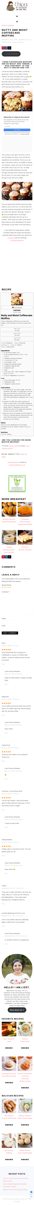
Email (3, 625)
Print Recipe (18, 307)
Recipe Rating (6, 585)
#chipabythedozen (17, 240)
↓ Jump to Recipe (11, 54)
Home (4, 25)
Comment (6, 592)
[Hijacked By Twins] (17, 493)
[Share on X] (9, 48)
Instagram (11, 238)
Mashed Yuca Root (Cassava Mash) (15, 1189)
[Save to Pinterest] (3, 48)
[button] (14, 310)
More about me (16, 1010)
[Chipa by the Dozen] (17, 12)
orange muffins (14, 446)
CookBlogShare (13, 462)
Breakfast (10, 25)
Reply (3, 663)
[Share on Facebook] (6, 48)
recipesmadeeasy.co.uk (17, 465)
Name (4, 618)
